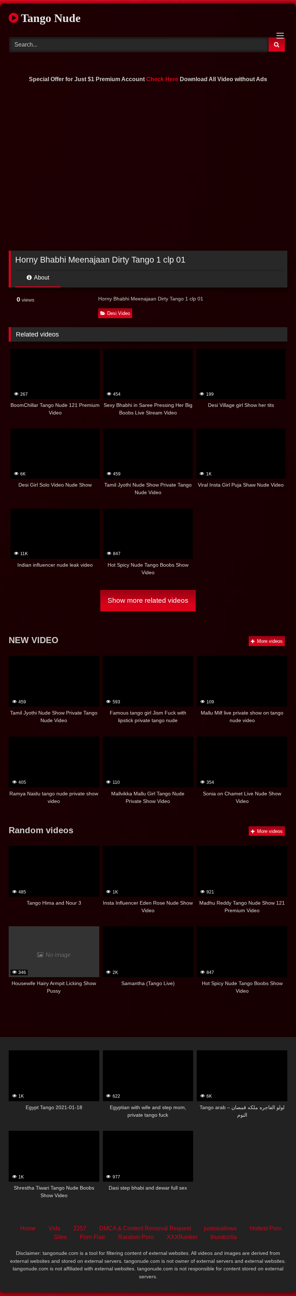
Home (28, 1228)
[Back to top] (274, 1275)
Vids (54, 1228)
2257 (79, 1228)
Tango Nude (49, 18)
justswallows (220, 1228)
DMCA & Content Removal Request (145, 1228)
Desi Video (118, 313)
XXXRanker (182, 1237)
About (41, 277)
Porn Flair (92, 1237)
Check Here (162, 79)
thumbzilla (223, 1237)
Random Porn (136, 1237)
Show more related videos (148, 600)
